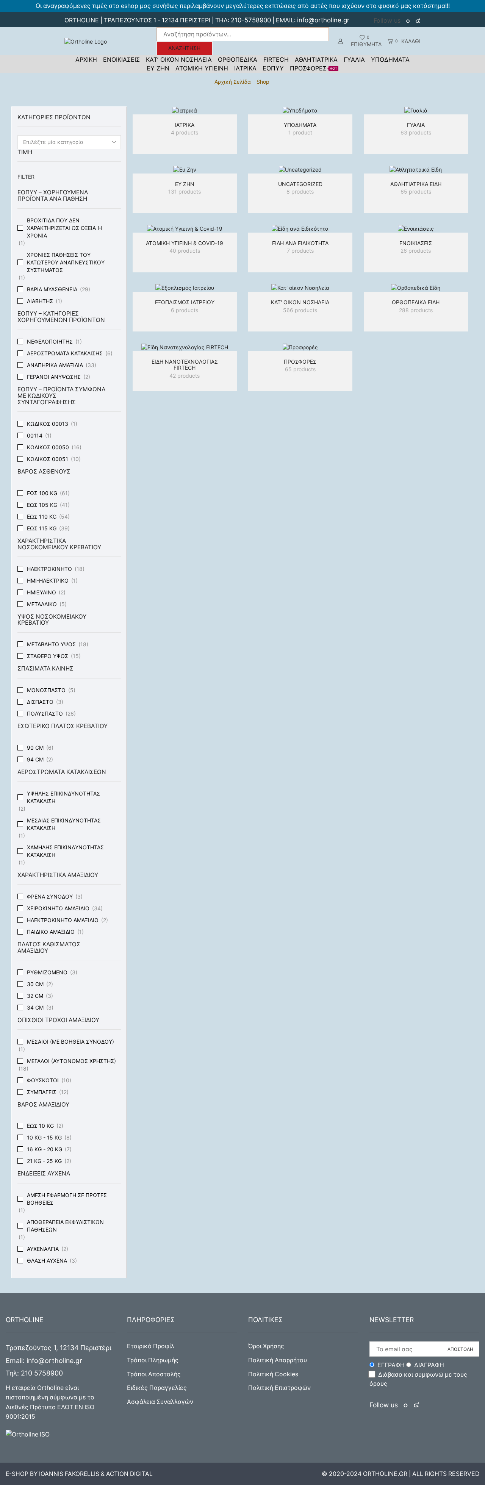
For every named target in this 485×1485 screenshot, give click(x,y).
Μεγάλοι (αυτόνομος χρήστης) (71, 1061)
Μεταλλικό (42, 604)
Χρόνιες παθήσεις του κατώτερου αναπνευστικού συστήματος (66, 262)
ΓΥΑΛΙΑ (354, 59)
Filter (25, 177)
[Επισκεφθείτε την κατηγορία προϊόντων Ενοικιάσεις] (416, 229)
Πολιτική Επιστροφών (279, 1387)
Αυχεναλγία (43, 1249)
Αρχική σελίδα (232, 81)
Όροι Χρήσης (266, 1346)
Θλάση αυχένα (47, 1260)
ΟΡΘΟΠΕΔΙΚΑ (237, 59)
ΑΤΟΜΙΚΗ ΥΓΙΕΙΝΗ (201, 68)
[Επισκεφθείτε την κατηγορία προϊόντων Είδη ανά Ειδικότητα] (300, 229)
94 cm (35, 759)
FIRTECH (276, 59)
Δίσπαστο (40, 702)
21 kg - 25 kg (44, 1161)
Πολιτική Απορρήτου (277, 1360)
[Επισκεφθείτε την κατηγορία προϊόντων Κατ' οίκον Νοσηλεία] (300, 288)
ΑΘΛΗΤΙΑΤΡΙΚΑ (316, 59)
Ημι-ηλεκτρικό (48, 580)
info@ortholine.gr (323, 20)
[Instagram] (418, 20)
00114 (34, 435)
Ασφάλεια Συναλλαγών (160, 1401)
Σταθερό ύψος (47, 656)
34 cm (35, 1007)
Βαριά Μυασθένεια (52, 289)
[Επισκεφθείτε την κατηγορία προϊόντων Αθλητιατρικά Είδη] (416, 170)
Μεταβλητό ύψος (51, 644)
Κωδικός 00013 (47, 423)
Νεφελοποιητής (50, 341)
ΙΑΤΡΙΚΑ (245, 68)
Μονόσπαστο (46, 690)
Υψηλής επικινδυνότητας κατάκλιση (63, 797)
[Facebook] (408, 20)
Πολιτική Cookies (273, 1374)
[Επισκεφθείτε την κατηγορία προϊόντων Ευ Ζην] (185, 170)
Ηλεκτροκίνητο (49, 569)
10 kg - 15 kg (44, 1137)
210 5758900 (42, 1373)
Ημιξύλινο (41, 592)
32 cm (35, 996)
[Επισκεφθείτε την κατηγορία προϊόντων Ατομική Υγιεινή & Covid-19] (185, 229)
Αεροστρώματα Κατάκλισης (65, 353)
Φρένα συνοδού (50, 896)
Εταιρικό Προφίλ (150, 1346)
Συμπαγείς (41, 1092)
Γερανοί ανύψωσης (54, 377)
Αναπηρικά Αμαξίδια (55, 365)
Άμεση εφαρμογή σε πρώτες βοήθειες (67, 1199)
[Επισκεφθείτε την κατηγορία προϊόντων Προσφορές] (300, 347)
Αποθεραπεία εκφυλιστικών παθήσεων (65, 1226)
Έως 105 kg (42, 505)
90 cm (35, 747)
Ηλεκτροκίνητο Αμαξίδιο (63, 920)
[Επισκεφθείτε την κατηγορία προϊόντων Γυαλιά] (416, 110)
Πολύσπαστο (45, 713)
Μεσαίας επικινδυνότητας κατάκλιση (64, 824)
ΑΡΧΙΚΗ (86, 59)
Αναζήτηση (184, 48)
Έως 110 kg (41, 516)
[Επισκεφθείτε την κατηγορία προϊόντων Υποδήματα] (300, 110)
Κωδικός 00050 (48, 447)
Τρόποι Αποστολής (154, 1374)
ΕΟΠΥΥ (273, 68)
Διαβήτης (40, 301)
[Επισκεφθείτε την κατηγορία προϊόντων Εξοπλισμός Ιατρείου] (185, 288)
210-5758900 (251, 20)
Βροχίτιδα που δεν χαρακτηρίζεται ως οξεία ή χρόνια (64, 228)
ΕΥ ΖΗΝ (158, 68)
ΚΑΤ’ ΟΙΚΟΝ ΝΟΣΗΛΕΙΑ (179, 59)
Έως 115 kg (41, 528)
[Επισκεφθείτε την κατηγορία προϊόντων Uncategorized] (300, 170)
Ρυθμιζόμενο (47, 972)
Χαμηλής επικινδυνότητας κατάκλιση (65, 851)
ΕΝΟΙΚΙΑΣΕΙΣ (121, 59)
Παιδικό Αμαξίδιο (51, 932)
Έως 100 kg (42, 493)
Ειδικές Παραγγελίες (157, 1387)
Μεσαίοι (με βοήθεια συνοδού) (70, 1041)
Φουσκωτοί (43, 1080)
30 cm (35, 984)
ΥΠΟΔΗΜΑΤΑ (390, 59)
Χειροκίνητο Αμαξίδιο (58, 908)
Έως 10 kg (40, 1125)
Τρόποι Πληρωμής (152, 1360)
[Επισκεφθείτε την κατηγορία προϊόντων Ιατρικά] (185, 110)
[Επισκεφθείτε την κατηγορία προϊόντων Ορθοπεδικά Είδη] (416, 288)
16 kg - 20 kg (44, 1149)
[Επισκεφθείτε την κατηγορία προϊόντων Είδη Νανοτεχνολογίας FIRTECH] (185, 347)
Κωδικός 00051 (47, 459)
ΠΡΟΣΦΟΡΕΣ (313, 68)
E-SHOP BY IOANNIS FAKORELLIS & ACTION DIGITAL (79, 1473)
